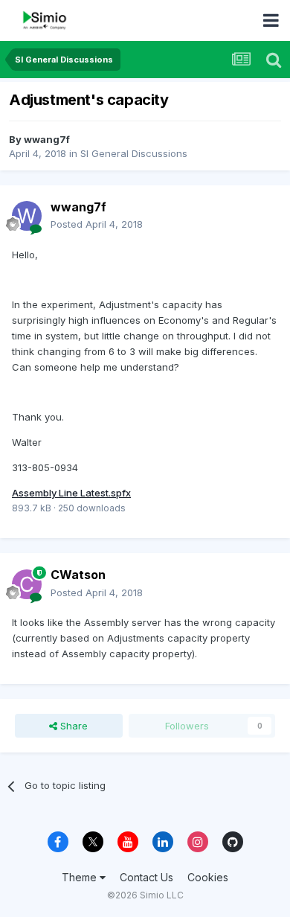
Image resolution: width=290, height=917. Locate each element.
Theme (81, 877)
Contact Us (146, 877)
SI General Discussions (133, 153)
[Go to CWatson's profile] (27, 584)
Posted (97, 224)
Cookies (207, 877)
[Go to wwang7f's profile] (27, 216)
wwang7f (47, 139)
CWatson (78, 574)
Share (72, 726)
